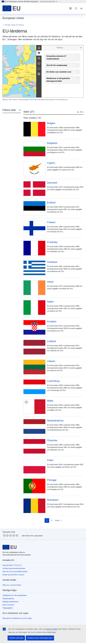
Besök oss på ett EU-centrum (13, 575)
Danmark (52, 182)
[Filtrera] (39, 53)
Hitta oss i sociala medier (12, 585)
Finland (51, 222)
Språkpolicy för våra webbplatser (15, 595)
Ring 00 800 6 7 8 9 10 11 (12, 565)
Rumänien (52, 499)
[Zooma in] (39, 58)
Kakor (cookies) (8, 605)
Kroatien (51, 321)
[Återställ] (39, 47)
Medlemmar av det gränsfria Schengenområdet (58, 79)
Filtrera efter (9, 110)
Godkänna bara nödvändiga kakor (40, 638)
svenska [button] (70, 8)
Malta (50, 400)
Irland (50, 281)
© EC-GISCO (13, 99)
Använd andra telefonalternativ (14, 568)
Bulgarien (52, 143)
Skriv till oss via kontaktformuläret (15, 571)
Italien (50, 301)
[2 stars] (6, 535)
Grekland (52, 262)
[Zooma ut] (39, 63)
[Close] (80, 47)
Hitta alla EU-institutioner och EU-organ (17, 618)
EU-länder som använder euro (58, 72)
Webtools (5, 99)
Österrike (52, 440)
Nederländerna (55, 420)
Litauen (51, 361)
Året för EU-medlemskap (56, 65)
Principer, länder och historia (14, 25)
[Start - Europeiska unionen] (11, 8)
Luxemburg (53, 381)
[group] (19, 71)
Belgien (51, 123)
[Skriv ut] (39, 74)
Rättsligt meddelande (10, 602)
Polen (50, 460)
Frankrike (52, 242)
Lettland (51, 341)
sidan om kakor (51, 629)
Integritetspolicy (8, 598)
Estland (51, 202)
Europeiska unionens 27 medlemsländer (56, 57)
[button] (24, 87)
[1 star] (4, 535)
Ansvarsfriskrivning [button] (61, 99)
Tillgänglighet (8, 608)
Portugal (51, 480)
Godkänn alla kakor (16, 638)
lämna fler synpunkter (34, 536)
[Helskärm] (39, 68)
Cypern (51, 162)
